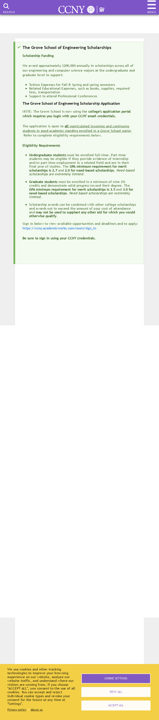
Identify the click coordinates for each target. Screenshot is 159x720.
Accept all (116, 705)
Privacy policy (16, 709)
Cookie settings (116, 678)
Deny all (116, 692)
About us (37, 709)
